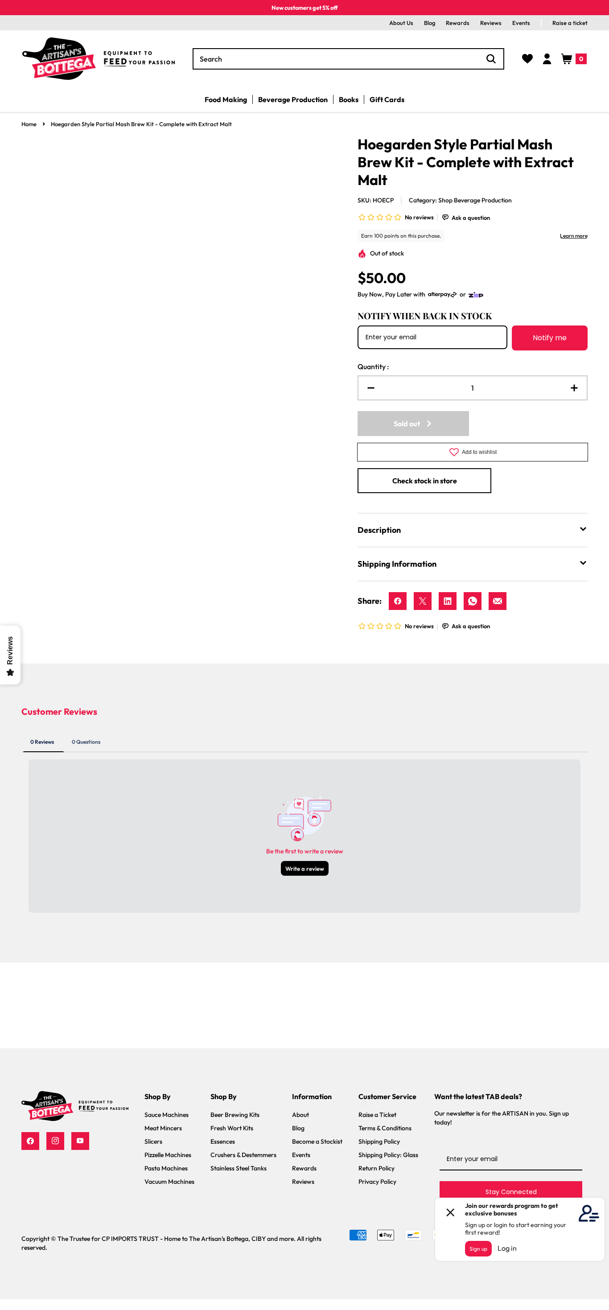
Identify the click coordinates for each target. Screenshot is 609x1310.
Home (29, 124)
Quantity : (373, 366)
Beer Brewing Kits (234, 1115)
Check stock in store (424, 480)
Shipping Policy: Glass (388, 1155)
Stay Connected (511, 1191)
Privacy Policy (377, 1182)
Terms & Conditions (384, 1128)
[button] (574, 59)
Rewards (457, 22)
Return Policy (376, 1168)
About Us (401, 22)
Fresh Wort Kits (231, 1128)
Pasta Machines (166, 1168)
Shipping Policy (379, 1141)
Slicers (153, 1141)
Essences (222, 1141)
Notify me (550, 338)
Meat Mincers (163, 1128)
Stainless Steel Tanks (238, 1168)
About (300, 1115)
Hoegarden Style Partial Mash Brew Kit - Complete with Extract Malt (141, 124)
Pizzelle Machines (167, 1155)
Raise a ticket (570, 22)
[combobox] (348, 59)
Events (521, 22)
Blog (429, 22)
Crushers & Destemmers (243, 1155)
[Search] (491, 59)
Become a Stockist (317, 1141)
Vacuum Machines (169, 1182)
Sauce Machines (166, 1115)
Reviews (491, 22)
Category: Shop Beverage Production (460, 200)
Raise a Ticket (377, 1115)
